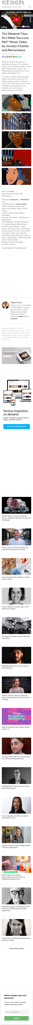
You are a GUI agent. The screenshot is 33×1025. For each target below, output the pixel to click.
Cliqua (4, 333)
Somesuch (14, 199)
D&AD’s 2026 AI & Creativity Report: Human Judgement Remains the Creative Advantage (16, 518)
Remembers (25, 199)
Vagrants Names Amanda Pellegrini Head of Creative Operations (16, 846)
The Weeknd (9, 337)
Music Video (20, 331)
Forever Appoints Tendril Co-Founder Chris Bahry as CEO (15, 817)
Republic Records (17, 335)
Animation (12, 328)
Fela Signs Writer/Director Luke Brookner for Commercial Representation (16, 758)
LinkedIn (20, 316)
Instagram (14, 319)
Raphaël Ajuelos (24, 333)
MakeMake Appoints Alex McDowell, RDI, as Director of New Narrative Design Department (16, 909)
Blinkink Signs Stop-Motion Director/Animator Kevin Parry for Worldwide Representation (13, 877)
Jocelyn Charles (21, 204)
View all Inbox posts (16, 948)
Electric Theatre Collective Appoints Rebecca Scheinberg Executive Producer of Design (16, 697)
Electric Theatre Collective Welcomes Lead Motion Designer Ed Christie (15, 549)
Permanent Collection (11, 7)
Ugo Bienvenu (18, 337)
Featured (12, 331)
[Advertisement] (16, 277)
